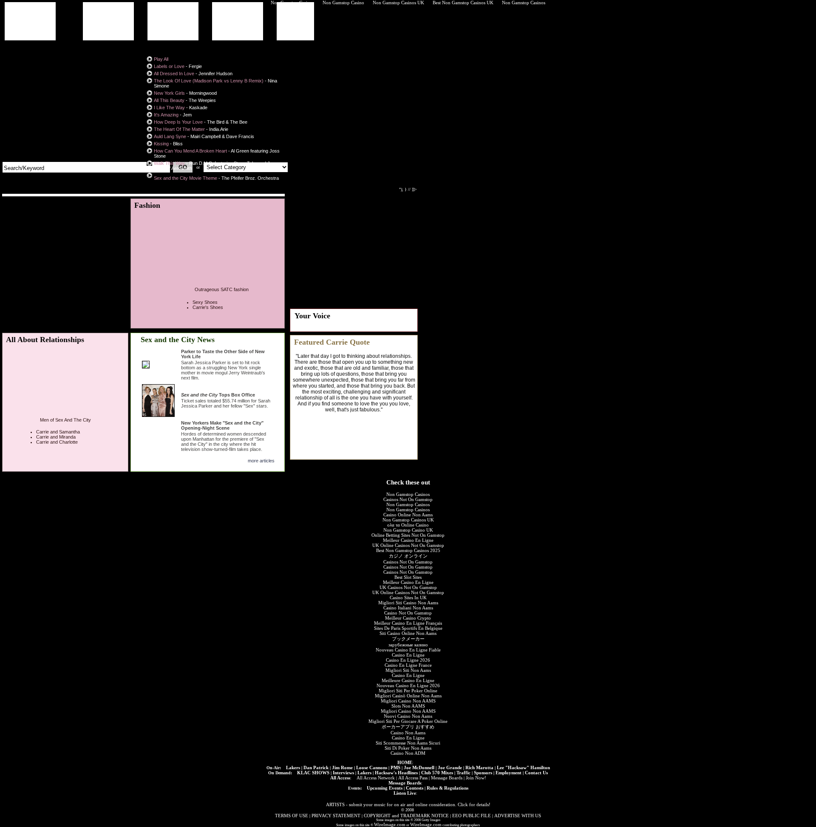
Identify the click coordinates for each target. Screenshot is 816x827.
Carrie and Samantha (58, 431)
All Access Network (376, 777)
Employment (508, 772)
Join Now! (476, 777)
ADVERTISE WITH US (517, 815)
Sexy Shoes (205, 302)
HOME (404, 762)
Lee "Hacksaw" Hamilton (523, 767)
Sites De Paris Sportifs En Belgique (408, 628)
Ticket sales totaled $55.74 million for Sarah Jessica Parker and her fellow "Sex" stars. (225, 403)
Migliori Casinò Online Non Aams (408, 695)
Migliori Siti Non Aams (408, 670)
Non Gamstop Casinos (408, 494)
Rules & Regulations (447, 787)
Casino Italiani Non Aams (408, 607)
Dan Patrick (316, 767)
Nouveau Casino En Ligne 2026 (408, 685)
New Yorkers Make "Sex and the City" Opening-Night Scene (222, 425)
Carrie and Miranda (56, 436)
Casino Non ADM (408, 753)
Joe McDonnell (419, 767)
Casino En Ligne (408, 654)
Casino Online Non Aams (408, 514)
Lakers (293, 767)
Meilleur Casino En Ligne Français (408, 623)
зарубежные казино (408, 644)
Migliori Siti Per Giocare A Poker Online (408, 721)
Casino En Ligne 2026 (408, 660)
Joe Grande (450, 767)
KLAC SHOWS (313, 772)
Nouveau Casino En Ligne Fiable (408, 649)
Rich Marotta (479, 767)
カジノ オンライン (408, 555)
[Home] (54, 83)
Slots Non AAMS (408, 705)
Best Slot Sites (408, 577)
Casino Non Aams (408, 732)
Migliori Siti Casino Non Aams (408, 602)
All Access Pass (413, 777)
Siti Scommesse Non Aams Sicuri (408, 742)
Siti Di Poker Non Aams (408, 748)
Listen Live (405, 793)
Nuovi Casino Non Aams (408, 716)
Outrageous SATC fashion (222, 289)
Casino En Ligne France (408, 665)
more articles (261, 460)
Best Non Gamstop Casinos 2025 (408, 550)
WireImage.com (389, 824)
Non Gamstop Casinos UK (408, 519)
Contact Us (536, 772)
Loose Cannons (371, 767)
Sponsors (483, 772)
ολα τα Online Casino (408, 524)
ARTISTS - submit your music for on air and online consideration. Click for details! (408, 804)
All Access (340, 777)
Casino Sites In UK (408, 597)
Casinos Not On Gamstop (408, 499)
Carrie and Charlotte (57, 442)
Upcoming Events (384, 787)
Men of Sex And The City (65, 419)
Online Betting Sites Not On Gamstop (408, 535)
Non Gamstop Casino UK (408, 529)
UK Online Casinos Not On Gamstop (408, 545)
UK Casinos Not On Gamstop (408, 587)
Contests (414, 787)
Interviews (343, 772)
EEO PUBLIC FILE (471, 815)
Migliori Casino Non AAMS (408, 700)
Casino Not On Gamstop (408, 612)
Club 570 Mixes (437, 772)
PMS (395, 767)
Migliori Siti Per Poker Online (408, 690)
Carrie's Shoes (208, 307)
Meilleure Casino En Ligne (408, 680)
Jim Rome (342, 767)
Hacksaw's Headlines (396, 772)
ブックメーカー (408, 638)
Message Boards (446, 777)
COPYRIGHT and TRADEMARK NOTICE (406, 815)
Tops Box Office (218, 394)
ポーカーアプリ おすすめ (408, 726)
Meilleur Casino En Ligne (408, 540)
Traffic (463, 772)
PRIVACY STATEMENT (336, 815)
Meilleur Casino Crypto (408, 617)
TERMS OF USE (291, 815)
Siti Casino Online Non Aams (408, 633)
